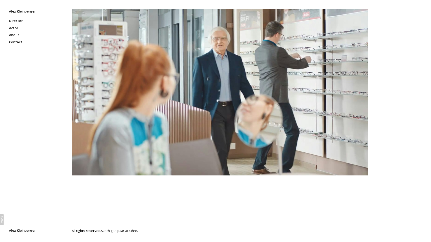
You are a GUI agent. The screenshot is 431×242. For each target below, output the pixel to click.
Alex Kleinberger (22, 230)
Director (16, 20)
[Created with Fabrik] (2, 219)
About (14, 34)
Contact (15, 42)
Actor (13, 28)
